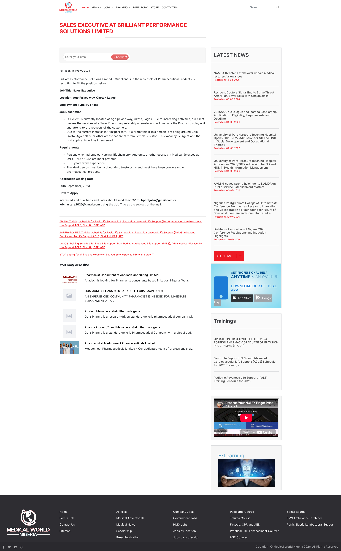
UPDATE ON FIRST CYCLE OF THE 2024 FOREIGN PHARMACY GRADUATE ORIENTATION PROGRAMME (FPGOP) (246, 342)
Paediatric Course (242, 511)
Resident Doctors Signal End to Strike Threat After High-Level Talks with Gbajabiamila (244, 94)
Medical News (125, 524)
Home (85, 7)
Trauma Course (240, 518)
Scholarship (124, 531)
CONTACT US (170, 7)
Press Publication (127, 537)
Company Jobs (183, 511)
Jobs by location (184, 531)
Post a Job (66, 518)
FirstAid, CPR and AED (245, 524)
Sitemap (65, 531)
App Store (244, 298)
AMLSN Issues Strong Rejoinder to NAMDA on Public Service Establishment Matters (245, 185)
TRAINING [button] (122, 7)
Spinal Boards (296, 511)
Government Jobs (185, 518)
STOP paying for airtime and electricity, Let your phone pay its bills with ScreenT (106, 254)
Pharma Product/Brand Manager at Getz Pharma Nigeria (122, 327)
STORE (154, 7)
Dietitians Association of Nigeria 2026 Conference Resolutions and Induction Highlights (240, 232)
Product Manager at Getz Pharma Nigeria (112, 311)
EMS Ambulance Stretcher (304, 518)
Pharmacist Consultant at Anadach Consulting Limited (122, 275)
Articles (121, 511)
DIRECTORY (140, 7)
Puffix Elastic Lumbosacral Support (310, 524)
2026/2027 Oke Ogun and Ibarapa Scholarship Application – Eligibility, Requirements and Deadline (245, 115)
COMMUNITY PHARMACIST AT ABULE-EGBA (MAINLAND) (124, 291)
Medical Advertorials (130, 518)
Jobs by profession (186, 537)
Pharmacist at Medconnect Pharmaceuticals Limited (120, 343)
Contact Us (67, 524)
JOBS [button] (107, 7)
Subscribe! (120, 57)
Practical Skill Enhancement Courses (254, 531)
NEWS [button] (95, 7)
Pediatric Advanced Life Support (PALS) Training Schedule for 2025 (240, 379)
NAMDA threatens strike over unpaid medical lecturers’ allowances (244, 74)
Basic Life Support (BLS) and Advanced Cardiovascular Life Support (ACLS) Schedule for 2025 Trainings (244, 361)
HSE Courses (239, 537)
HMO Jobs (180, 524)
